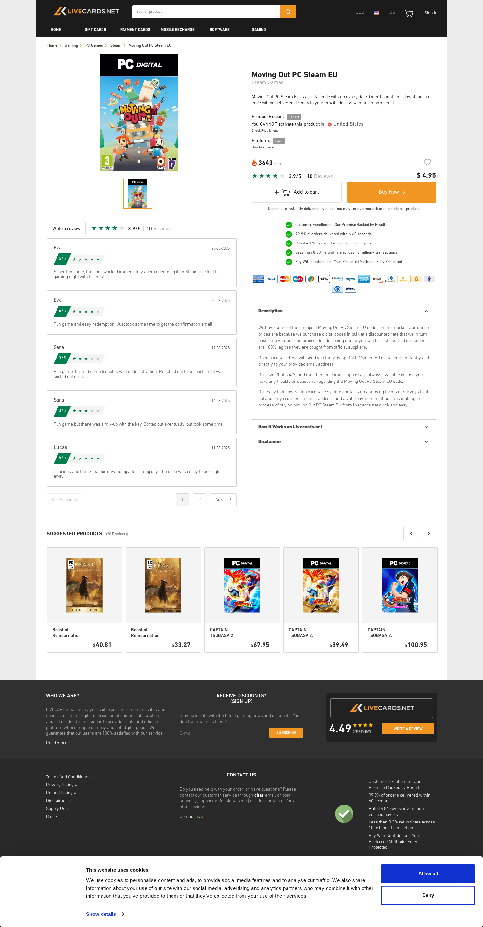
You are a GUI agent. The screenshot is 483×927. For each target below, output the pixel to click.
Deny (428, 895)
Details (98, 661)
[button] (410, 533)
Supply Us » (57, 808)
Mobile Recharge (178, 30)
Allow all (428, 873)
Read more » (58, 743)
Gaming (259, 30)
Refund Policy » (61, 793)
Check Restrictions (265, 131)
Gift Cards (95, 30)
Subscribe (286, 733)
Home (56, 30)
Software (220, 30)
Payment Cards (135, 30)
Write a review (408, 729)
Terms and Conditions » (69, 777)
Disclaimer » (58, 801)
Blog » (52, 816)
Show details (101, 914)
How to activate (263, 147)
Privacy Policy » (61, 785)
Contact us (191, 816)
